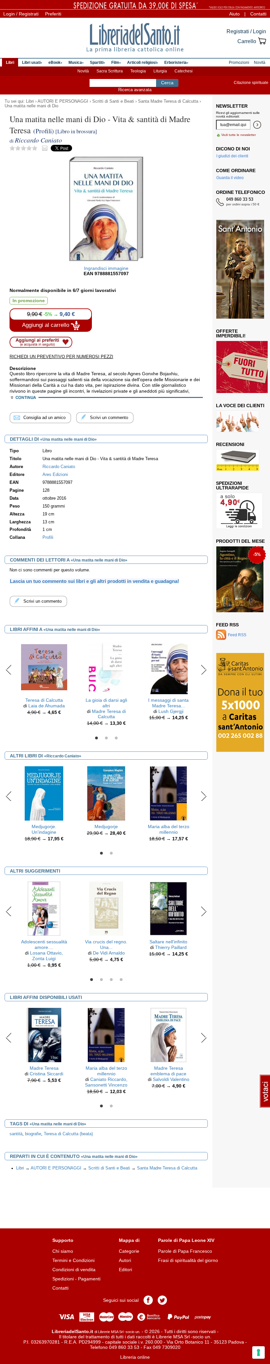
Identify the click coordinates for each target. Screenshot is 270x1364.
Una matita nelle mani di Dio (31, 106)
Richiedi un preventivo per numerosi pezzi (61, 356)
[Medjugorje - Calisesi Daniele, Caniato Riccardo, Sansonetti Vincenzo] (106, 793)
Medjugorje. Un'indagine (44, 829)
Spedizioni (63, 1278)
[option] (44, 679)
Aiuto (234, 13)
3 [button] (116, 738)
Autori (125, 1260)
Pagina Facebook (148, 1300)
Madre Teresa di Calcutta (109, 714)
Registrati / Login (246, 31)
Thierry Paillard (171, 947)
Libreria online (135, 1357)
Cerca (167, 82)
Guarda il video (230, 177)
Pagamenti (89, 1278)
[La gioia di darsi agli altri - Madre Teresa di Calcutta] (106, 666)
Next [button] (204, 669)
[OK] (257, 125)
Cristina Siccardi (46, 1073)
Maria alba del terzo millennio (168, 829)
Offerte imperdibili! (231, 333)
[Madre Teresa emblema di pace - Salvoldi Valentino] (168, 1034)
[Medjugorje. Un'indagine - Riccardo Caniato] (44, 793)
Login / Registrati (21, 13)
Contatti (258, 13)
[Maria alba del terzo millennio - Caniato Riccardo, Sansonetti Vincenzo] (168, 793)
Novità (83, 71)
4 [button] (121, 980)
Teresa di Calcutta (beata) (68, 1134)
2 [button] (106, 738)
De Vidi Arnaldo (109, 953)
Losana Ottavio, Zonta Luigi (46, 955)
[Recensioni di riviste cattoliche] (237, 460)
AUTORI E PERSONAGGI (63, 101)
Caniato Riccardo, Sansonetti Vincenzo (106, 1082)
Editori (125, 1269)
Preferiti (53, 13)
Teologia (138, 71)
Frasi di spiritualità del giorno (188, 1260)
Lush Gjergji (170, 711)
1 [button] (96, 738)
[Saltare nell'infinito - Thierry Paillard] (168, 908)
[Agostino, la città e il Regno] (240, 579)
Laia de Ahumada (46, 705)
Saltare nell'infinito (168, 941)
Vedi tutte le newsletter (238, 135)
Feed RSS (227, 624)
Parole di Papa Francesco (185, 1251)
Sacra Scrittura (109, 71)
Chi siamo (62, 1251)
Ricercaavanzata (134, 90)
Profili (47, 537)
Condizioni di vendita (73, 1269)
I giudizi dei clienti (232, 156)
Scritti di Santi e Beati (113, 101)
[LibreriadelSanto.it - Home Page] (135, 38)
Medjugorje (106, 826)
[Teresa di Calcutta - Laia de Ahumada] (44, 666)
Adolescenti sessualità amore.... (44, 944)
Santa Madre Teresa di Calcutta (168, 101)
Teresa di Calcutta (44, 700)
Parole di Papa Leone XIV (186, 1240)
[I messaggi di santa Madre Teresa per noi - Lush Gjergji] (168, 666)
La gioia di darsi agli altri (106, 702)
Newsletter (232, 106)
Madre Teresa (44, 1068)
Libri (30, 101)
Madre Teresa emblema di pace (168, 1070)
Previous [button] (9, 669)
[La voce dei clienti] (237, 421)
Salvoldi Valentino (171, 1079)
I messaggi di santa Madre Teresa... (168, 702)
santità (16, 1134)
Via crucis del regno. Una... (106, 944)
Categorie (129, 1251)
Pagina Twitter (162, 1300)
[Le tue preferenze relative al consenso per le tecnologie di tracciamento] (258, 1352)
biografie (33, 1134)
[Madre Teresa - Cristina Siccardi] (44, 1034)
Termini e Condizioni (73, 1260)
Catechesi (184, 71)
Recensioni (230, 444)
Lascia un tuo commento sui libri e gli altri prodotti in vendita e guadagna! (94, 581)
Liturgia (160, 71)
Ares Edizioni (55, 474)
